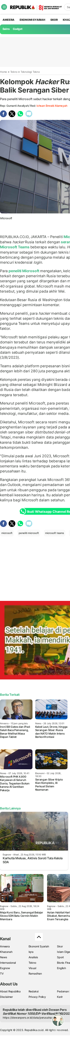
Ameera (5, 946)
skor (54, 19)
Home (3, 71)
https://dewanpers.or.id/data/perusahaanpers (31, 1017)
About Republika (10, 991)
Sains (6, 28)
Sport (60, 957)
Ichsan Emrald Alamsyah (52, 105)
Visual (32, 968)
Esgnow (5, 968)
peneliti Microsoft (24, 271)
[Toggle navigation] (4, 7)
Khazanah (6, 951)
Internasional (8, 962)
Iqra (31, 951)
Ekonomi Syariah (32, 19)
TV (2, 973)
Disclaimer (6, 996)
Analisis (33, 957)
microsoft (6, 533)
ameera (8, 19)
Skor (60, 946)
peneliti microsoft (29, 533)
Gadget (17, 28)
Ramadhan (35, 973)
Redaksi (34, 991)
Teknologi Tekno (30, 71)
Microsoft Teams (15, 247)
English (61, 968)
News (3, 957)
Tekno (14, 71)
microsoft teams (54, 533)
